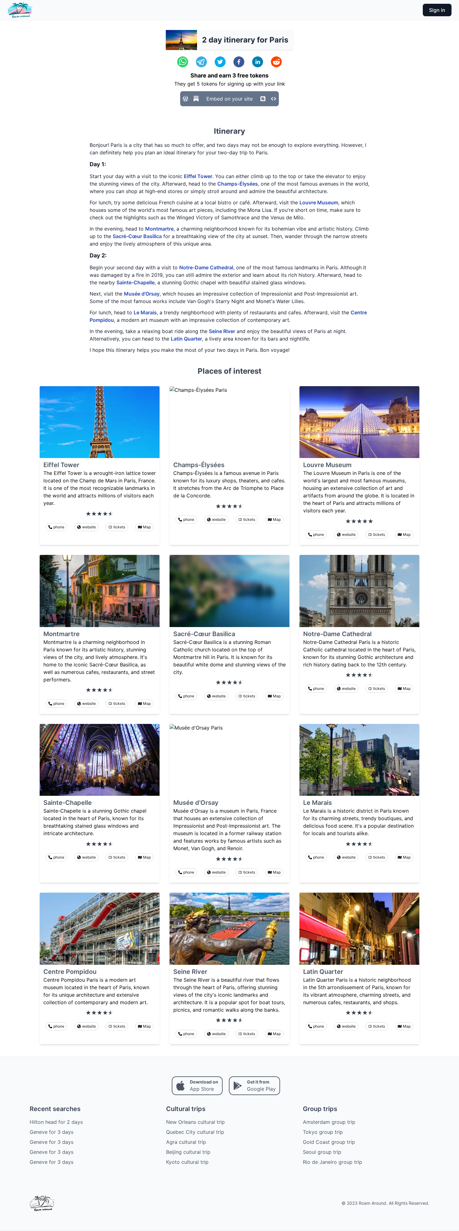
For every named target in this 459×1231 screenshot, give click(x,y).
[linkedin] (257, 61)
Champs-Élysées (237, 184)
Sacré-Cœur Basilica (137, 236)
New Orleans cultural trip (195, 1122)
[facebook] (239, 61)
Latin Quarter (186, 339)
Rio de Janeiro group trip (332, 1162)
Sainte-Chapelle (135, 282)
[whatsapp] (183, 61)
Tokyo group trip (323, 1132)
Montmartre (159, 229)
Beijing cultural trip (188, 1152)
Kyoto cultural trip (187, 1162)
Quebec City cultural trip (195, 1132)
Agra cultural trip (186, 1142)
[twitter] (220, 61)
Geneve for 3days (51, 1132)
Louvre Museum (318, 202)
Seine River (222, 331)
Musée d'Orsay (142, 294)
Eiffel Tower (198, 176)
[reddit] (276, 61)
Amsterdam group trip (329, 1122)
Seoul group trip (322, 1152)
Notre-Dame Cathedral (206, 267)
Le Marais (145, 312)
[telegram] (201, 61)
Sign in (437, 10)
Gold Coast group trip (329, 1142)
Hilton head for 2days (56, 1122)
